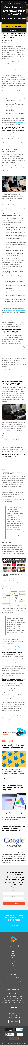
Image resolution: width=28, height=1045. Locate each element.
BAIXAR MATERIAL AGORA (14, 26)
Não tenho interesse (14, 30)
